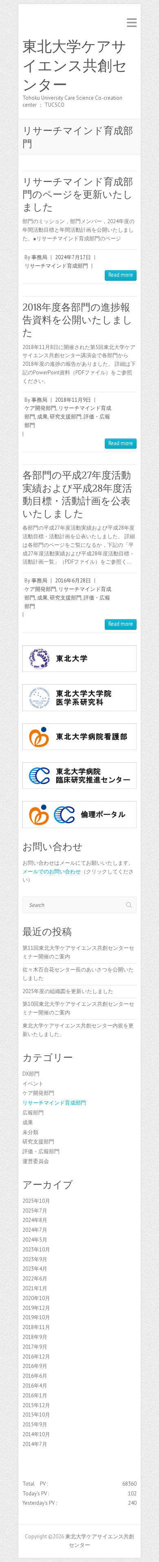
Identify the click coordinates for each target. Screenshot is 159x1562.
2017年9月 (34, 1346)
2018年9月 (34, 1337)
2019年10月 (36, 1317)
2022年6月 (34, 1278)
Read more (120, 274)
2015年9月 (34, 1424)
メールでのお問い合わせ (51, 871)
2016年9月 (34, 1366)
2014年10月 (36, 1434)
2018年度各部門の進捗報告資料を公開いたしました (77, 320)
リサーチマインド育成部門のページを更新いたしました (77, 194)
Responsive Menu (132, 22)
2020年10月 (36, 1298)
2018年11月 (36, 1327)
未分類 (30, 1132)
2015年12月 (36, 1405)
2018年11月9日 (73, 399)
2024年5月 (34, 1239)
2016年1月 (34, 1395)
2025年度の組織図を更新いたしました (67, 991)
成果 (42, 416)
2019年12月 (36, 1308)
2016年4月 (34, 1385)
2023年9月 (34, 1259)
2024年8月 (34, 1220)
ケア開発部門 (40, 408)
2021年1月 (34, 1288)
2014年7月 (34, 1444)
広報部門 (33, 1112)
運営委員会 (35, 1161)
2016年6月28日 (73, 580)
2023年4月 (34, 1268)
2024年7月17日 (73, 257)
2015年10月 (36, 1414)
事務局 (39, 257)
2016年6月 (34, 1375)
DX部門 (31, 1073)
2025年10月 (36, 1200)
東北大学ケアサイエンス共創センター (74, 65)
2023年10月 (36, 1249)
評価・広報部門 (41, 1151)
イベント (33, 1083)
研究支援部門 (66, 416)
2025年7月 (34, 1210)
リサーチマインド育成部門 (56, 265)
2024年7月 (34, 1229)
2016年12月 (36, 1356)
